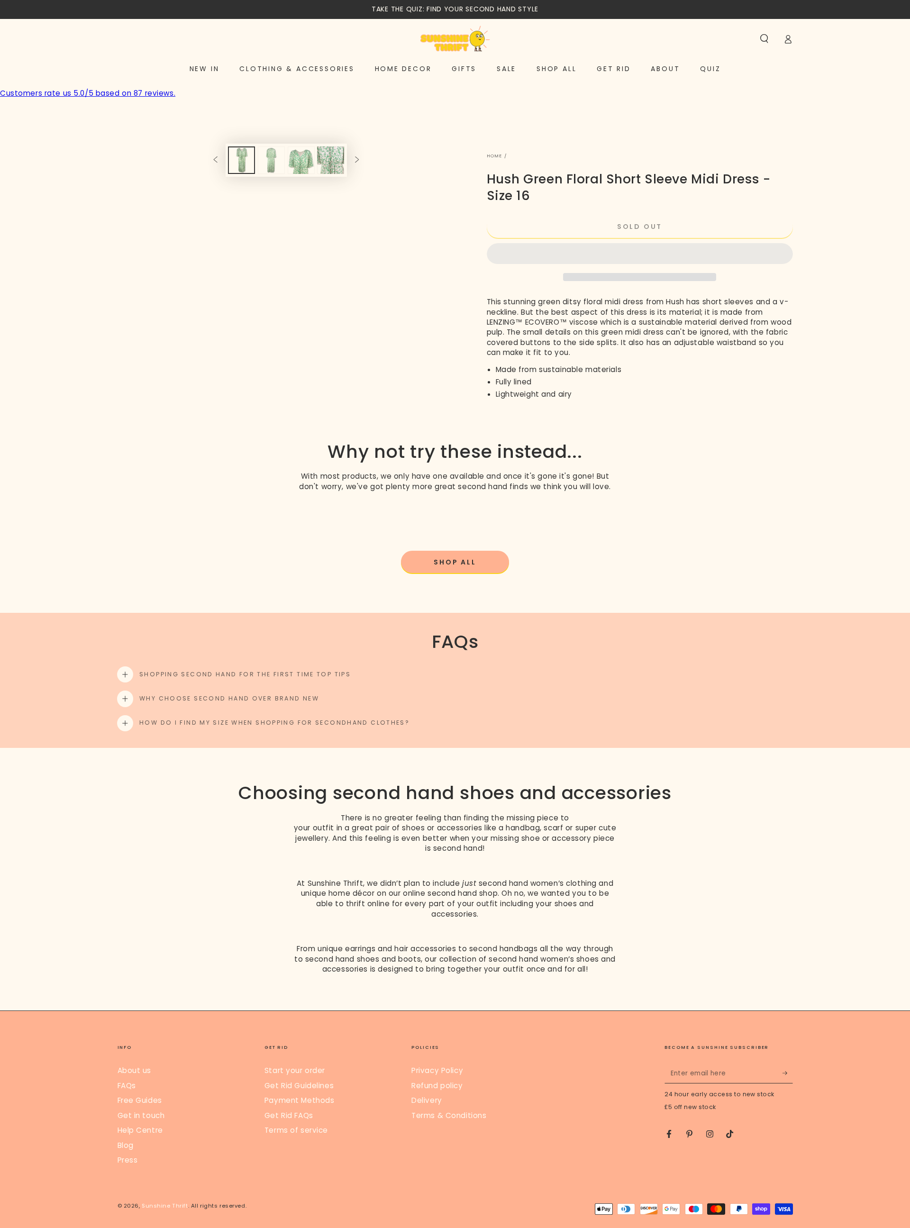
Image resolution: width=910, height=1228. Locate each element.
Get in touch (141, 1115)
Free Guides (140, 1100)
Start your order (294, 1070)
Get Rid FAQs (288, 1115)
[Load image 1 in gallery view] (241, 160)
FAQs (127, 1086)
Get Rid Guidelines (299, 1086)
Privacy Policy (437, 1070)
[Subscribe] (788, 1073)
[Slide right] (357, 160)
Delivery (426, 1100)
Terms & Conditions (448, 1115)
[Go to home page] (455, 39)
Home (494, 156)
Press (128, 1160)
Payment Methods (299, 1100)
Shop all (455, 562)
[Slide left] (216, 160)
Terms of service (296, 1130)
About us (135, 1070)
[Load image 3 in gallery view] (301, 160)
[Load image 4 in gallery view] (330, 160)
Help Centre (140, 1130)
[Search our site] (764, 39)
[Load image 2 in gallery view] (271, 160)
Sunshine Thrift (165, 1206)
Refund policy (437, 1086)
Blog (126, 1145)
